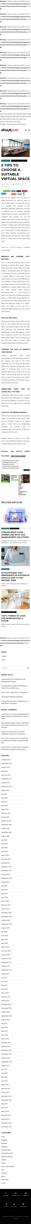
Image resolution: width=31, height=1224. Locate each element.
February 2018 (6, 951)
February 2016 (6, 1043)
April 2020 (4, 851)
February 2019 (6, 905)
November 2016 (6, 1008)
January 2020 (5, 863)
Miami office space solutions (11, 460)
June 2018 (4, 935)
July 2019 (4, 886)
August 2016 (5, 1020)
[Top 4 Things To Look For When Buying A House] (15, 599)
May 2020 (4, 847)
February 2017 (6, 997)
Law (2, 1170)
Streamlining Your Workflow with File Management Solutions (15, 534)
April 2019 (4, 897)
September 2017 (6, 970)
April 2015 (4, 1081)
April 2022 (4, 771)
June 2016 (4, 1027)
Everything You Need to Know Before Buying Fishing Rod (14, 740)
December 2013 (6, 1123)
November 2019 (6, 870)
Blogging (4, 1140)
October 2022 (5, 767)
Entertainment (6, 1150)
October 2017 (5, 966)
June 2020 (4, 844)
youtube (14, 1206)
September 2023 (6, 763)
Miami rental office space (10, 462)
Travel (3, 1183)
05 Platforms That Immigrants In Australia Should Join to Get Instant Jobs (15, 576)
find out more (5, 747)
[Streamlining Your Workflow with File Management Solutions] (15, 516)
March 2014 (5, 1111)
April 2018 (4, 943)
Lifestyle (4, 1173)
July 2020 (4, 840)
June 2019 (4, 890)
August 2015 (5, 1065)
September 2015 (6, 1062)
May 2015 (4, 1077)
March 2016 (5, 1039)
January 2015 (5, 1092)
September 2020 (6, 832)
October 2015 (5, 1058)
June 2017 (4, 981)
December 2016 (6, 1004)
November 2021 (6, 779)
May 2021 (4, 802)
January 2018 (5, 955)
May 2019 (4, 893)
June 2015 (4, 1073)
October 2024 (5, 760)
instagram (23, 1206)
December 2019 (6, 867)
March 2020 (5, 855)
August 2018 (5, 928)
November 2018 (6, 916)
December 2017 (6, 958)
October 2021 (5, 782)
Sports (3, 1176)
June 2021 (4, 798)
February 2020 (6, 859)
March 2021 (5, 809)
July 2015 (4, 1069)
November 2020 (6, 825)
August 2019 (5, 882)
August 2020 (5, 836)
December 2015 (6, 1050)
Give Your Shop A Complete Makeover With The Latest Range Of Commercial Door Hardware (19, 486)
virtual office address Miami (11, 468)
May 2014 (4, 1104)
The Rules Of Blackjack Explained (11, 697)
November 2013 (6, 1127)
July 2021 (4, 794)
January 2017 (5, 1000)
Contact (3, 656)
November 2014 (6, 1100)
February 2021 (6, 813)
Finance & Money (6, 1156)
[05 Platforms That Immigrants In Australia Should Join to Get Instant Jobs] (15, 556)
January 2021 (5, 817)
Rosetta (3, 732)
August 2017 (5, 974)
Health (3, 1163)
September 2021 (6, 786)
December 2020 (6, 821)
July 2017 (4, 978)
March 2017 (5, 993)
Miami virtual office (8, 464)
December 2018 (6, 913)
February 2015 (6, 1088)
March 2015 (5, 1085)
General (3, 1160)
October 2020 (5, 828)
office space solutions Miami (11, 466)
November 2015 (6, 1054)
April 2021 (4, 805)
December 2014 (6, 1096)
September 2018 (6, 924)
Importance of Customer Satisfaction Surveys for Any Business (15, 725)
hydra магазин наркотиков (10, 723)
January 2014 (5, 1119)
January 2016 (5, 1046)
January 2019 (5, 909)
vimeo (6, 1206)
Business (6, 160)
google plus (16, 1195)
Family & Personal (7, 1153)
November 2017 (6, 962)
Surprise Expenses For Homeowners (12, 479)
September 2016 (6, 1016)
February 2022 (6, 775)
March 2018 (5, 947)
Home (3, 660)
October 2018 (5, 920)
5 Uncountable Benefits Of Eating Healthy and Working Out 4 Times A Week (15, 716)
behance (25, 1195)
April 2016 (4, 1035)
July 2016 (4, 1023)
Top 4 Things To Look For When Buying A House (13, 618)
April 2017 (4, 989)
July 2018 (4, 932)
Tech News (14, 528)
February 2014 (6, 1115)
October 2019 (5, 874)
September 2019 (6, 878)
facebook (6, 1195)
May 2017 (4, 985)
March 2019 (5, 901)
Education (4, 1147)
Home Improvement (19, 160)
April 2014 (4, 1107)
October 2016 (5, 1012)
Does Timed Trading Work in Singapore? (14, 692)
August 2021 (5, 790)
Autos (3, 1137)
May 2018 (4, 939)
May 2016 (4, 1031)
